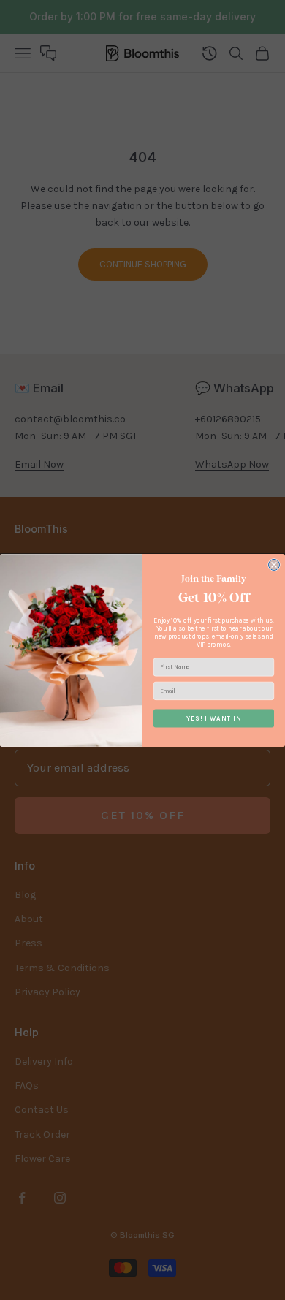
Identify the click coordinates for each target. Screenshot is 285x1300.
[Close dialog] (274, 564)
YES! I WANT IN (214, 718)
